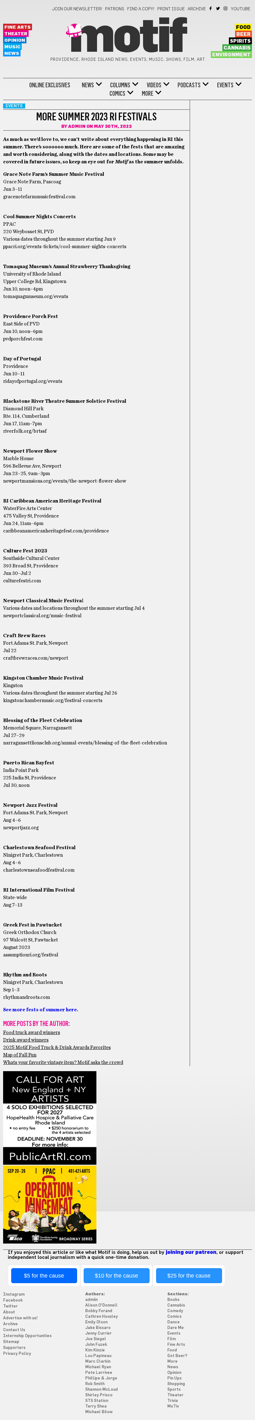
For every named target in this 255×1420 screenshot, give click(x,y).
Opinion (14, 40)
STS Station (96, 1401)
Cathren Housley (101, 1317)
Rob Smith (94, 1384)
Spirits (240, 41)
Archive (197, 9)
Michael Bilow (99, 1412)
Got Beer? (177, 1356)
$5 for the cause (44, 1276)
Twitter (218, 8)
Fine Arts (17, 27)
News (11, 53)
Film (171, 1339)
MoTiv (173, 1406)
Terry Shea (96, 1406)
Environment (231, 54)
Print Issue (171, 9)
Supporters (14, 1348)
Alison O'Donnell (101, 1305)
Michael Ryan (98, 1367)
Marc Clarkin (97, 1362)
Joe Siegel (95, 1339)
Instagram (226, 8)
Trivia (172, 1401)
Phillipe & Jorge (101, 1378)
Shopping (176, 1384)
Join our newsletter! (77, 9)
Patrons (114, 9)
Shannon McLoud (101, 1390)
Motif (127, 37)
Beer (243, 34)
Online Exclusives (49, 85)
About (9, 1312)
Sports (174, 1390)
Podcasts (189, 85)
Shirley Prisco (99, 1395)
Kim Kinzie (95, 1350)
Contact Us (14, 1330)
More (147, 93)
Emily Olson (96, 1322)
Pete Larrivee (98, 1373)
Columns (120, 85)
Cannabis (237, 48)
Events (225, 85)
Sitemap (11, 1342)
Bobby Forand (98, 1311)
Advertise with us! (20, 1318)
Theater (15, 33)
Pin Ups (174, 1378)
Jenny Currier (98, 1333)
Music (12, 47)
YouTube (240, 9)
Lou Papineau (98, 1356)
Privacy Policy (17, 1354)
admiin (77, 126)
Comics (117, 93)
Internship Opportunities (27, 1336)
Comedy (175, 1311)
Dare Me (175, 1328)
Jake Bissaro (98, 1328)
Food (243, 27)
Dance (173, 1322)
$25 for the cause (189, 1276)
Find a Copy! (141, 9)
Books (173, 1300)
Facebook (211, 8)
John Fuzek (96, 1345)
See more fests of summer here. (40, 1009)
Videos (154, 85)
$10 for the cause (116, 1276)
